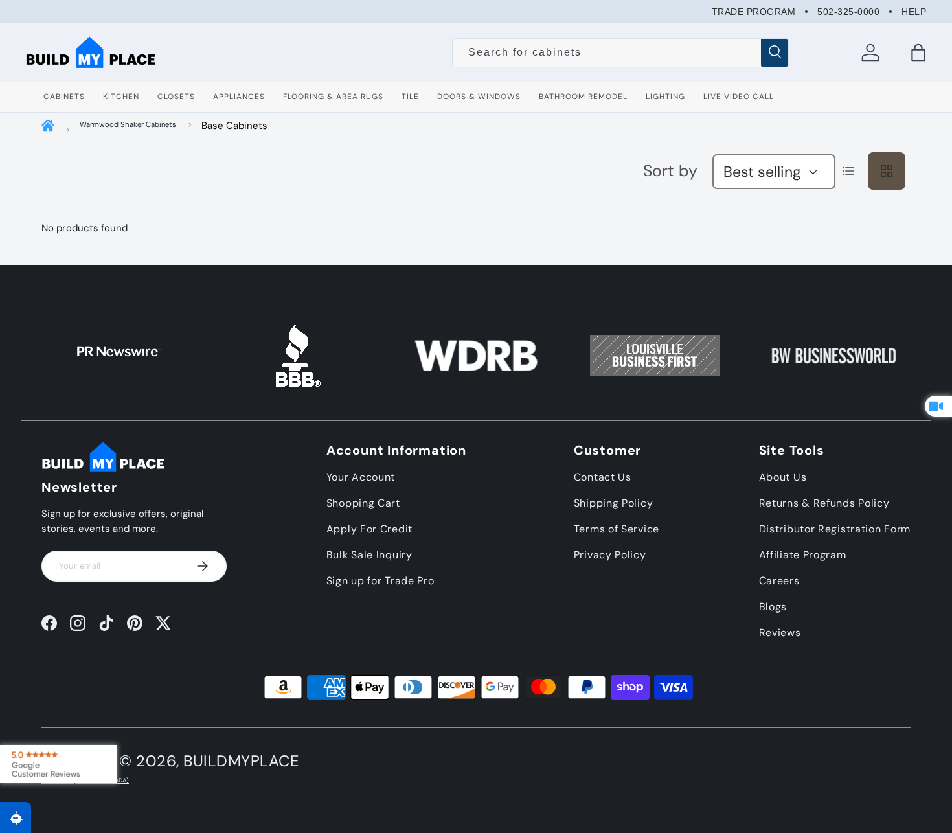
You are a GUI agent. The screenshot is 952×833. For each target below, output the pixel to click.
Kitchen (121, 96)
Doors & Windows (479, 96)
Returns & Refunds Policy (824, 503)
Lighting (665, 96)
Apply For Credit (369, 529)
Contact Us (602, 477)
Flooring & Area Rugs (333, 96)
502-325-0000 (848, 11)
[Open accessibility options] (15, 817)
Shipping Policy (613, 503)
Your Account (360, 477)
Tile (410, 96)
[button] (918, 52)
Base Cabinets (234, 125)
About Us (783, 477)
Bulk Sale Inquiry (369, 555)
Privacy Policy (610, 555)
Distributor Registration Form (835, 529)
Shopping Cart (363, 503)
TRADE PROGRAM (754, 11)
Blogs (773, 606)
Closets (176, 96)
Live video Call (738, 96)
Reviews (780, 632)
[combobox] (620, 52)
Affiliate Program (802, 555)
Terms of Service (616, 529)
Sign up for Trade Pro (380, 581)
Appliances (239, 96)
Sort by (670, 170)
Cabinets (64, 96)
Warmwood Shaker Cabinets (128, 124)
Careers (779, 581)
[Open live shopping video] (938, 406)
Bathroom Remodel (583, 96)
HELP (913, 11)
